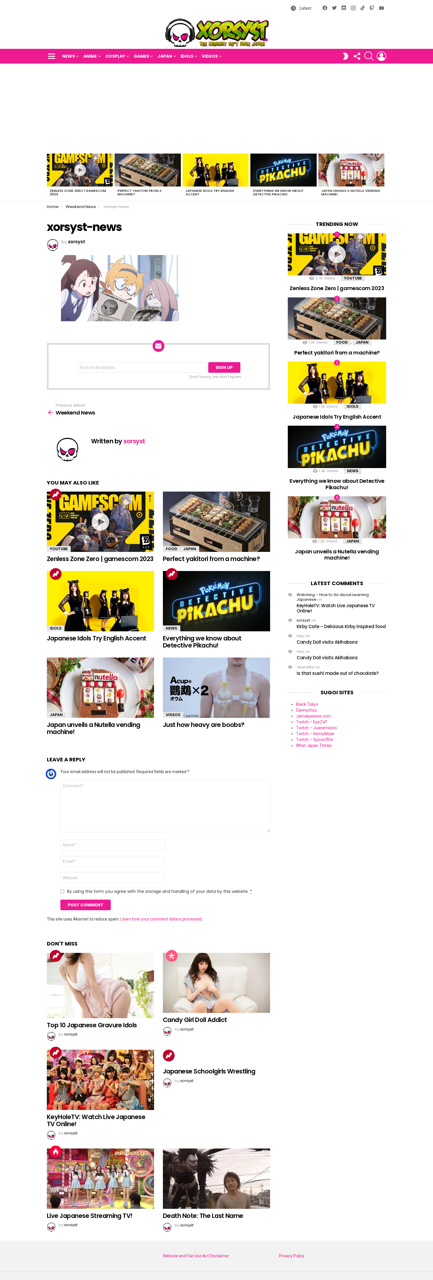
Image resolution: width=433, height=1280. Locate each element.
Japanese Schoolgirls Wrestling (209, 1071)
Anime (90, 56)
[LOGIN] (381, 56)
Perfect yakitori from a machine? (140, 192)
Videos (210, 56)
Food (171, 549)
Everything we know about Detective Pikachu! (278, 192)
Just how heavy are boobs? (203, 724)
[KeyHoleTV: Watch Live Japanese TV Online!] (100, 1080)
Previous (50, 176)
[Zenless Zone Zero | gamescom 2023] (80, 170)
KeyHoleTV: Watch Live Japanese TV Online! (96, 1120)
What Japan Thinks (314, 745)
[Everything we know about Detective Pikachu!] (283, 170)
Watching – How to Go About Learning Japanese (333, 597)
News (68, 56)
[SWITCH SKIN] (345, 56)
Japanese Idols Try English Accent (210, 192)
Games (141, 56)
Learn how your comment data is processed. (161, 919)
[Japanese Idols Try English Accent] (216, 170)
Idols (187, 56)
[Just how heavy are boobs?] (216, 688)
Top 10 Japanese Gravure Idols (92, 1025)
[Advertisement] (216, 107)
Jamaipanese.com (313, 716)
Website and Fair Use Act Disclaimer (196, 1256)
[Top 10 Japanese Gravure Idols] (100, 985)
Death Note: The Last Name (203, 1215)
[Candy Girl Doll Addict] (216, 983)
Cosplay (115, 56)
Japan (165, 56)
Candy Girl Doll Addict (195, 1020)
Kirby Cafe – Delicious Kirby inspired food (341, 626)
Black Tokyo (307, 704)
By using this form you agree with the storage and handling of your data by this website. (159, 891)
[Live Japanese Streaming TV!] (100, 1178)
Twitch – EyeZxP (311, 722)
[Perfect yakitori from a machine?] (148, 170)
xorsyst (303, 620)
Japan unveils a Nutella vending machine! (350, 192)
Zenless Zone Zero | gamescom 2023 (78, 192)
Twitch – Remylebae (315, 733)
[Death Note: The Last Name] (216, 1178)
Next (383, 176)
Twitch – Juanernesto (316, 727)
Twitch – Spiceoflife (314, 739)
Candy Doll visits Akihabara (327, 642)
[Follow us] (356, 56)
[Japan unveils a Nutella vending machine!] (351, 170)
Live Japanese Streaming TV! (90, 1215)
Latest (305, 8)
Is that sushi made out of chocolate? (338, 673)
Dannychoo (306, 710)
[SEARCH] (369, 56)
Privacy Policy (291, 1256)
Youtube (59, 549)
